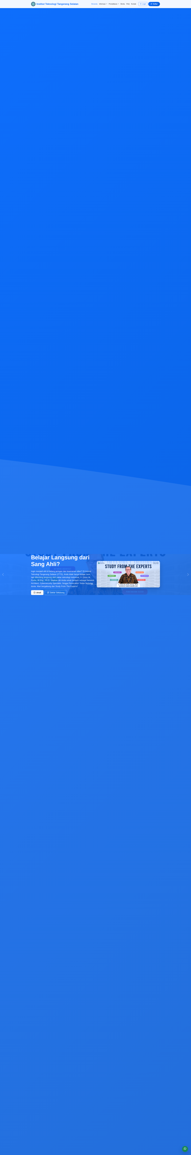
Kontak (133, 4)
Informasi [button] (102, 4)
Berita (123, 4)
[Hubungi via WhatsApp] (185, 1149)
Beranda (94, 4)
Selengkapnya (42, 593)
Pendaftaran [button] (113, 4)
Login (144, 4)
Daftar (155, 4)
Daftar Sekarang (65, 593)
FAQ (128, 4)
